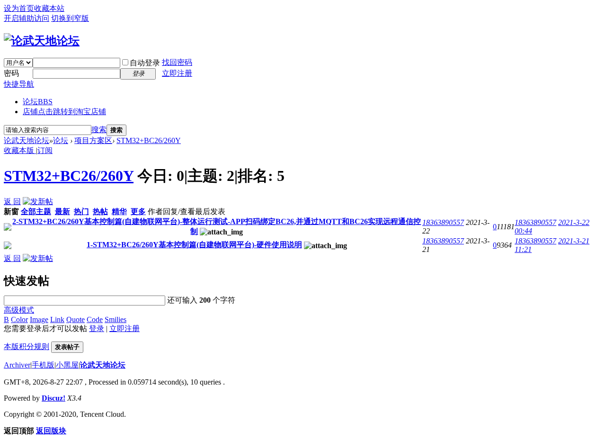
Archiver (17, 365)
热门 (81, 211)
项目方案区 (93, 140)
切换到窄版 (70, 18)
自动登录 (145, 63)
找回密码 (177, 62)
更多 (138, 211)
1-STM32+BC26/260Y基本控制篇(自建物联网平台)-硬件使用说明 (194, 245)
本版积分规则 (26, 346)
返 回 (12, 202)
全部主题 (36, 211)
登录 (96, 328)
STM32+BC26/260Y (148, 140)
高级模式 (19, 310)
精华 (119, 211)
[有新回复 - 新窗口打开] (7, 228)
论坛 (38, 102)
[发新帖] (38, 202)
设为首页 (19, 8)
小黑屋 (67, 365)
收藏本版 (20, 150)
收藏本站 (49, 8)
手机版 (43, 365)
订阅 (45, 150)
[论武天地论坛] (42, 41)
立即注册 (177, 73)
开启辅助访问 (26, 18)
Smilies (115, 319)
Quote (75, 319)
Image (39, 319)
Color (19, 319)
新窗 (11, 211)
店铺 (64, 112)
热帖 (100, 211)
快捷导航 (19, 84)
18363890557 (443, 222)
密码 (11, 73)
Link (57, 319)
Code (95, 319)
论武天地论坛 (26, 140)
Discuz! (53, 398)
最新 (62, 211)
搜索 (99, 130)
